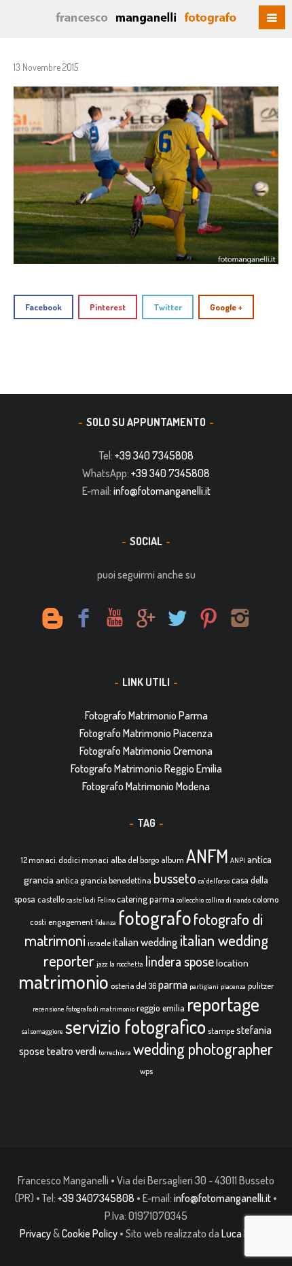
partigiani (204, 986)
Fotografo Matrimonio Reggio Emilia (146, 768)
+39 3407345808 (96, 1198)
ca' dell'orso (214, 881)
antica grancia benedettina (103, 880)
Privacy (35, 1233)
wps (146, 1070)
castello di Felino (91, 900)
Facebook (43, 307)
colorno (265, 899)
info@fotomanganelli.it (162, 491)
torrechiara (114, 1052)
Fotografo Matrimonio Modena (146, 786)
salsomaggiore (42, 1031)
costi (38, 921)
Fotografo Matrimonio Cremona (146, 751)
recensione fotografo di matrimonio (83, 1008)
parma (172, 984)
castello (51, 899)
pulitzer (261, 985)
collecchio (190, 900)
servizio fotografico (135, 1026)
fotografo (154, 917)
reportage (223, 1004)
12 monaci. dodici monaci (65, 859)
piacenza (233, 986)
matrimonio (63, 981)
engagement (70, 921)
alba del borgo (135, 859)
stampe (221, 1030)
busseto (174, 878)
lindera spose (179, 961)
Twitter (167, 307)
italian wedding (145, 942)
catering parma (146, 899)
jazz (101, 964)
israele (99, 942)
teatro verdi (71, 1050)
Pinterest (108, 307)
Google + (226, 307)
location (232, 962)
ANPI (237, 860)
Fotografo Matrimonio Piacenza (146, 733)
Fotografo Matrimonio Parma (146, 715)
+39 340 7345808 (154, 455)
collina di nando (228, 900)
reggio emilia (160, 1007)
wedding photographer (203, 1048)
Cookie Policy (89, 1233)
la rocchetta (126, 964)
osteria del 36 (133, 985)
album (172, 859)
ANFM (207, 856)
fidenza (105, 922)
